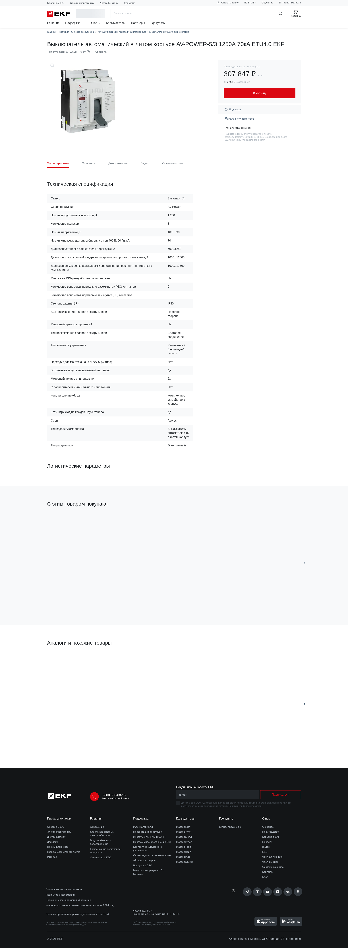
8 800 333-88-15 (114, 795)
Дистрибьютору (109, 2)
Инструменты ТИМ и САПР (149, 836)
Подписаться (280, 794)
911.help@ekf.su (233, 140)
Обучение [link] (267, 2)
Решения (53, 22)
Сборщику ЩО (55, 2)
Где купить (158, 22)
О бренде (268, 826)
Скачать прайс (230, 2)
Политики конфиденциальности (245, 806)
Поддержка (73, 22)
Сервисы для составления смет (152, 855)
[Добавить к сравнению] (100, 602)
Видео (266, 846)
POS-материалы (143, 826)
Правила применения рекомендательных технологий (77, 914)
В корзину (67, 602)
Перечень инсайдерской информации (68, 899)
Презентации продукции (147, 831)
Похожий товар (190, 660)
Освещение (97, 826)
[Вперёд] (304, 563)
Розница (52, 856)
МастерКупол (184, 841)
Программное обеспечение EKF (152, 841)
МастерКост (183, 826)
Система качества (273, 866)
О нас (94, 22)
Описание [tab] (88, 163)
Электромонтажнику (82, 2)
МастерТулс (183, 831)
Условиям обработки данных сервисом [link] (63, 924)
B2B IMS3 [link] (250, 2)
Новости (267, 841)
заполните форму (255, 140)
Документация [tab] (118, 163)
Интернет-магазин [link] (290, 2)
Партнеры (138, 22)
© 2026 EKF (55, 938)
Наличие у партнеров (241, 118)
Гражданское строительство (63, 851)
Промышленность (57, 846)
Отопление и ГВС (100, 857)
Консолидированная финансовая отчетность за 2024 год (79, 905)
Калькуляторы (115, 22)
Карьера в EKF (271, 836)
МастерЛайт (183, 851)
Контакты (267, 871)
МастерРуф (183, 856)
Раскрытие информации (60, 894)
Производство (270, 831)
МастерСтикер (184, 861)
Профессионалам (59, 818)
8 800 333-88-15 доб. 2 (254, 137)
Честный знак (270, 861)
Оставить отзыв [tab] (172, 163)
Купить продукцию (230, 826)
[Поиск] (280, 13)
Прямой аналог (61, 660)
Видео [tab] (145, 163)
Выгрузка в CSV (142, 865)
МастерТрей (183, 846)
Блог (265, 876)
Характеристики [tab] (58, 163)
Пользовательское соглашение (64, 889)
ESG (265, 851)
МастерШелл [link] (184, 836)
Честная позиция (272, 856)
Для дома (129, 2)
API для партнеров (144, 860)
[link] (247, 891)
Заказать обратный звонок (115, 798)
